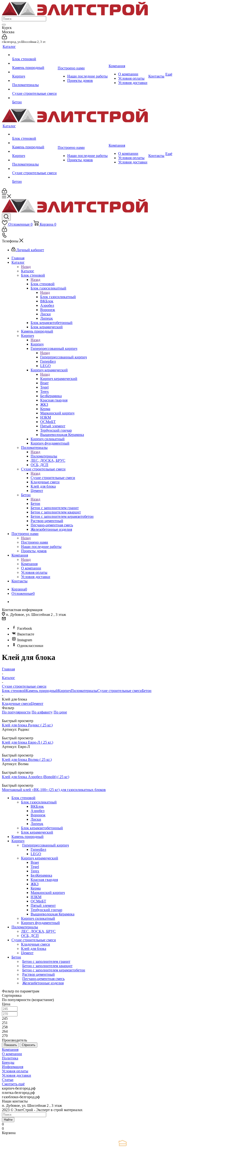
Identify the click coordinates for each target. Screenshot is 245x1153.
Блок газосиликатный (58, 297)
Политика (10, 1058)
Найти (8, 1119)
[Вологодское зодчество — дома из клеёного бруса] (122, 1143)
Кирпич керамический (58, 379)
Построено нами (34, 542)
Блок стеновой (43, 284)
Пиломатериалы (44, 456)
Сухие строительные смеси (53, 478)
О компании (12, 1054)
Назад (26, 267)
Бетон (35, 503)
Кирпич (37, 344)
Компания (29, 564)
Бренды (8, 1062)
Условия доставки (16, 1075)
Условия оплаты (15, 1071)
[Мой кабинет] (4, 38)
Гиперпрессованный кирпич (63, 357)
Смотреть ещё (13, 1084)
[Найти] (4, 24)
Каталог (27, 271)
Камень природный (42, 691)
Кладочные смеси (16, 704)
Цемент (37, 704)
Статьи (7, 1080)
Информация (12, 1067)
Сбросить (28, 1045)
